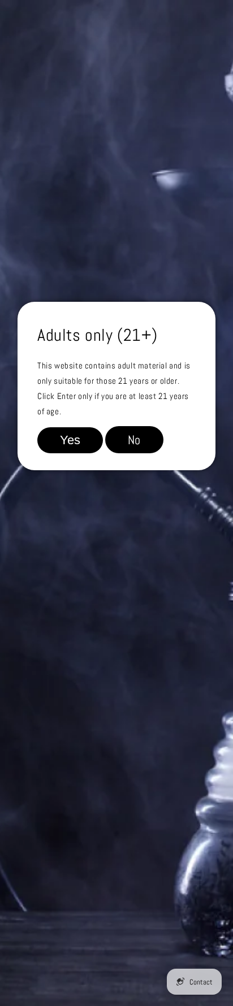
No (134, 440)
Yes (70, 440)
